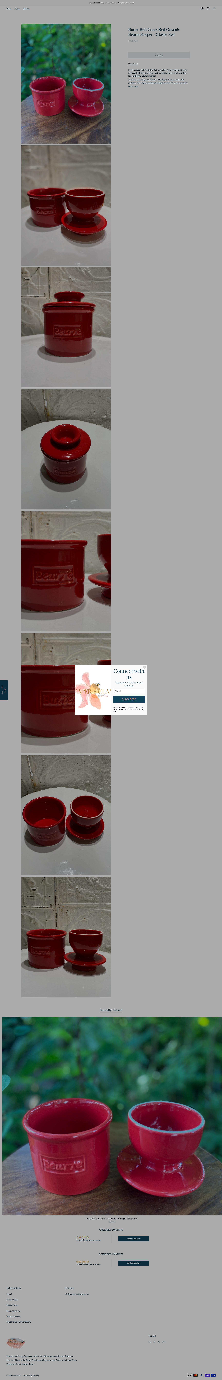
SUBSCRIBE (129, 699)
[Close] (144, 667)
